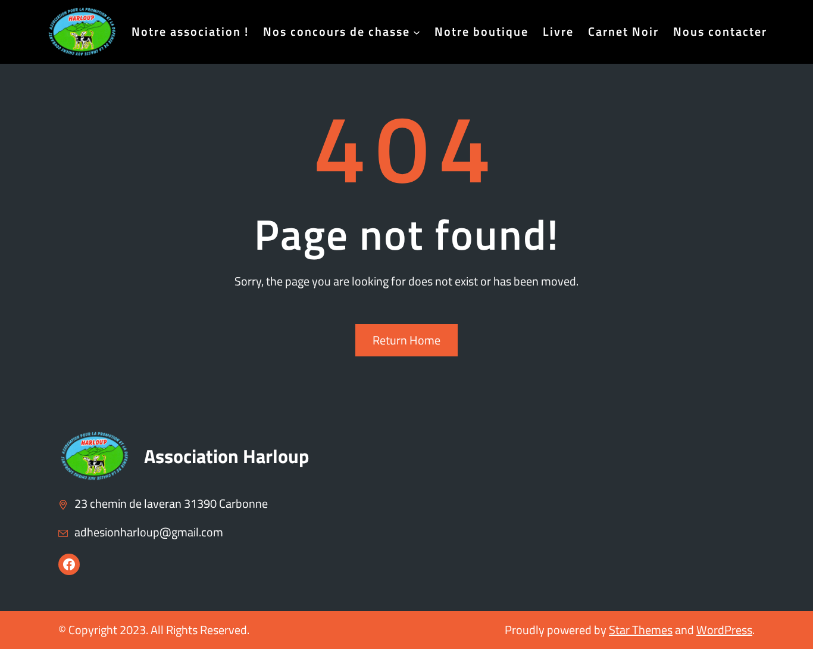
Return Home (406, 340)
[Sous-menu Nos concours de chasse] (416, 31)
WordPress (724, 629)
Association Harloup (226, 456)
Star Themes (641, 629)
